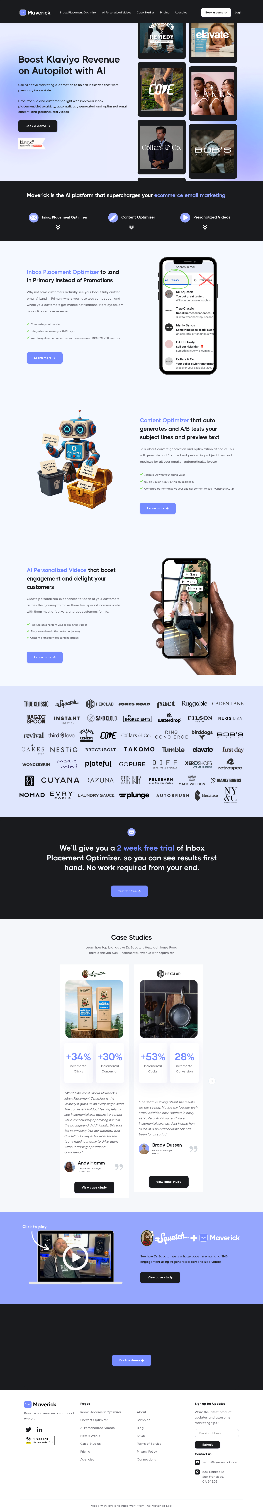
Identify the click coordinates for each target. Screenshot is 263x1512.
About (141, 1412)
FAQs (141, 1436)
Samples (143, 1420)
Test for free (129, 891)
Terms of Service (149, 1443)
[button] (212, 1081)
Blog (140, 1428)
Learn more (44, 358)
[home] (35, 12)
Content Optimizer (94, 1420)
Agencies (181, 12)
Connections (146, 1459)
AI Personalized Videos (116, 12)
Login (238, 12)
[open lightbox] (72, 1256)
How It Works (90, 1436)
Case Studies (146, 12)
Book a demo (216, 12)
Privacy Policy (147, 1451)
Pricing (165, 12)
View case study (94, 1187)
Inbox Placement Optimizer (78, 12)
